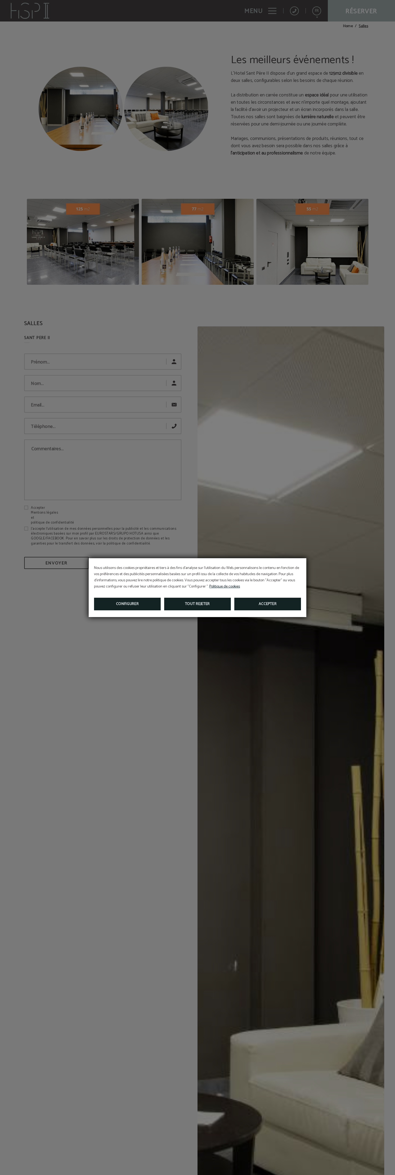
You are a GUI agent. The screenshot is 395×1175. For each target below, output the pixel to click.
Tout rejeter (197, 604)
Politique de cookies (224, 586)
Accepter (268, 604)
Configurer (127, 604)
